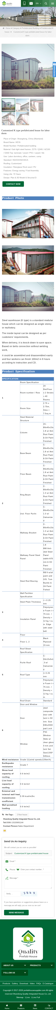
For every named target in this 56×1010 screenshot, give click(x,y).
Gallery (15, 983)
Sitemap (19, 997)
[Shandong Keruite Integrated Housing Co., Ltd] (28, 943)
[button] (24, 23)
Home (8, 28)
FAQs (38, 983)
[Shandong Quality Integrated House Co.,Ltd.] (7, 3)
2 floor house (22, 815)
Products (6, 983)
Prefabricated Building (30, 28)
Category (16, 28)
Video (32, 983)
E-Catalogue (48, 983)
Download (24, 983)
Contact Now (13, 184)
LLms (27, 997)
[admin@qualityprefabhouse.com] (4, 830)
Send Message (16, 912)
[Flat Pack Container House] (28, 16)
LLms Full (35, 997)
